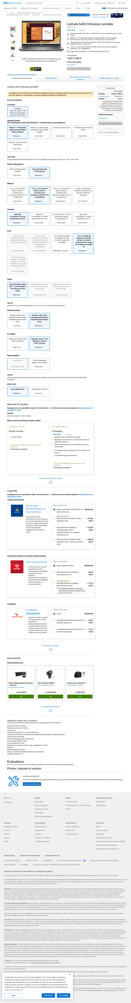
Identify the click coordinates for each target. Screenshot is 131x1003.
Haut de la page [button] (124, 1000)
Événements (100, 834)
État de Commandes (41, 805)
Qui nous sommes (40, 826)
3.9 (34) (81, 30)
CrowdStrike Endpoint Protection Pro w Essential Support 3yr (71, 630)
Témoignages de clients (42, 841)
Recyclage (38, 834)
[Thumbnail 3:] (13, 42)
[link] (101, 3)
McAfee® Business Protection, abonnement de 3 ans (68, 584)
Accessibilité (24, 864)
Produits (7, 830)
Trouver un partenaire (72, 826)
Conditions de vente (31, 860)
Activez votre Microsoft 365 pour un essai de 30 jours (70, 510)
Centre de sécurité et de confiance (106, 845)
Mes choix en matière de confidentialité (69, 860)
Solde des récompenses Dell (43, 816)
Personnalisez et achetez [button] (16, 687)
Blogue (98, 826)
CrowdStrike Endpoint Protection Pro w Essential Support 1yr (71, 621)
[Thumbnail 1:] (13, 29)
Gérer (13, 995)
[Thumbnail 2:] (13, 35)
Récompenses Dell (102, 830)
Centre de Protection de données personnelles (110, 841)
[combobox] (51, 3)
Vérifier (110, 128)
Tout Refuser (48, 995)
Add (21, 696)
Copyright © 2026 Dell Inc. (12, 860)
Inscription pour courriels (104, 838)
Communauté (100, 801)
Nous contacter (101, 805)
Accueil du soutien (71, 801)
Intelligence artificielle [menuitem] (10, 8)
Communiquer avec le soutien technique (78, 805)
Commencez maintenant (32, 784)
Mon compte (39, 801)
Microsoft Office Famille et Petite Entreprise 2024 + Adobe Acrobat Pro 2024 (70, 541)
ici (116, 909)
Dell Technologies (9, 855)
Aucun (59, 614)
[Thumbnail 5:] (13, 55)
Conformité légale (9, 864)
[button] (87, 3)
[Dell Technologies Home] (12, 3)
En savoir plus (71, 65)
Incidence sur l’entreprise (42, 838)
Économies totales (104, 96)
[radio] (17, 132)
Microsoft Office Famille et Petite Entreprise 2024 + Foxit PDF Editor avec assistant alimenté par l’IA (68, 531)
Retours (68, 809)
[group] (41, 37)
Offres (6, 841)
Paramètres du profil (41, 809)
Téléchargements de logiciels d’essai (107, 849)
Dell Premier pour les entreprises (118, 8)
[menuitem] (29, 8)
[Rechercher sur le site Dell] (76, 3)
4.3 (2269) (68, 434)
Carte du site (8, 802)
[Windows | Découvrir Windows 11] (79, 15)
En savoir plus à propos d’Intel (100, 17)
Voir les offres (110, 88)
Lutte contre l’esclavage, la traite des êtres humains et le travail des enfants (56, 864)
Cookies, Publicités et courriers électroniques (104, 860)
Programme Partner (72, 834)
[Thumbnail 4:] (13, 48)
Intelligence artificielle (11, 826)
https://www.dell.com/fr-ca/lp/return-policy (46, 962)
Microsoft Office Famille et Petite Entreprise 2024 (69, 519)
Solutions (7, 834)
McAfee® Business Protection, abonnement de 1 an (68, 573)
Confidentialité (47, 860)
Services (6, 838)
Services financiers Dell (52, 855)
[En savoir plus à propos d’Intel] (117, 15)
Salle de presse (39, 830)
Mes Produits (39, 813)
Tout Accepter (63, 995)
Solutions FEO (70, 830)
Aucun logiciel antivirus (65, 566)
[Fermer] (70, 974)
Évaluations (13, 764)
